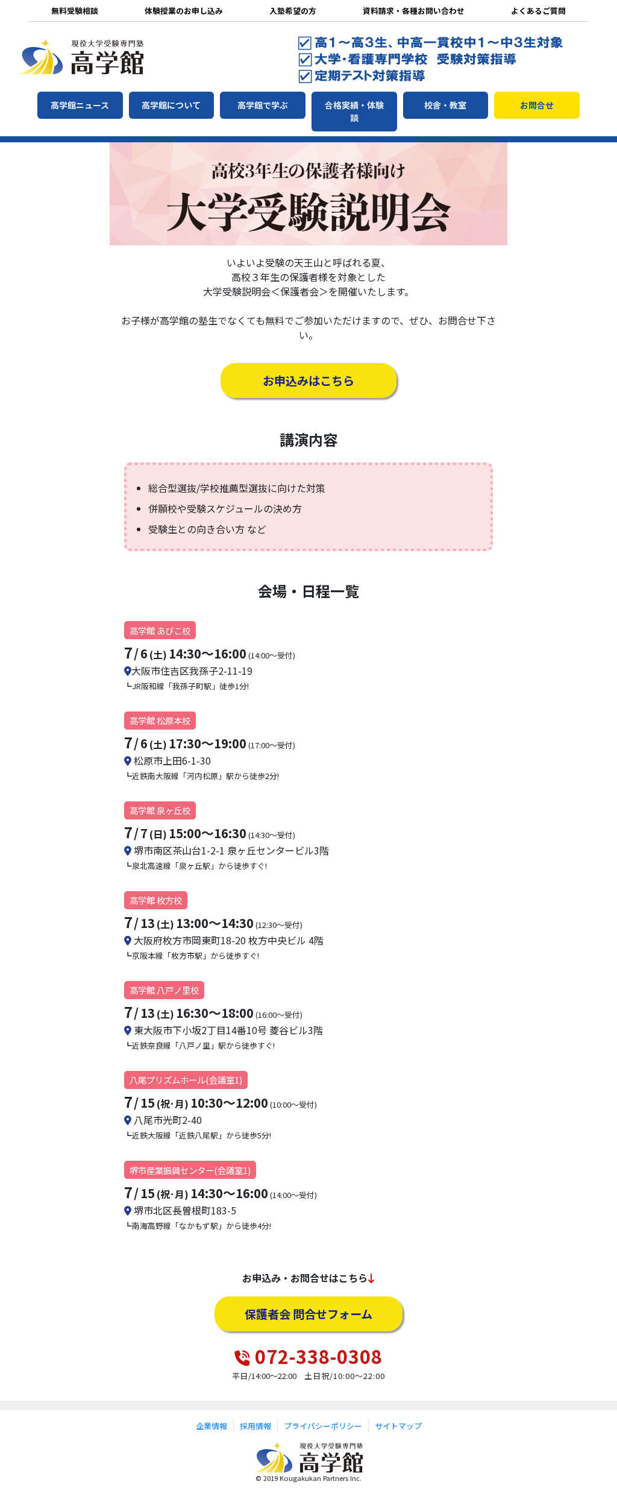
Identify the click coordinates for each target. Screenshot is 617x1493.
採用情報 (255, 1425)
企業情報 (211, 1425)
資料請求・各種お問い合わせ (414, 10)
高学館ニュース (80, 105)
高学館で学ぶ (262, 105)
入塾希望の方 (292, 10)
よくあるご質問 (538, 10)
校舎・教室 (445, 105)
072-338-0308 (319, 1356)
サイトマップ (398, 1425)
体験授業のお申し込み (184, 10)
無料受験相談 (74, 10)
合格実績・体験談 (354, 111)
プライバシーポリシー (323, 1425)
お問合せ (537, 105)
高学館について (171, 105)
